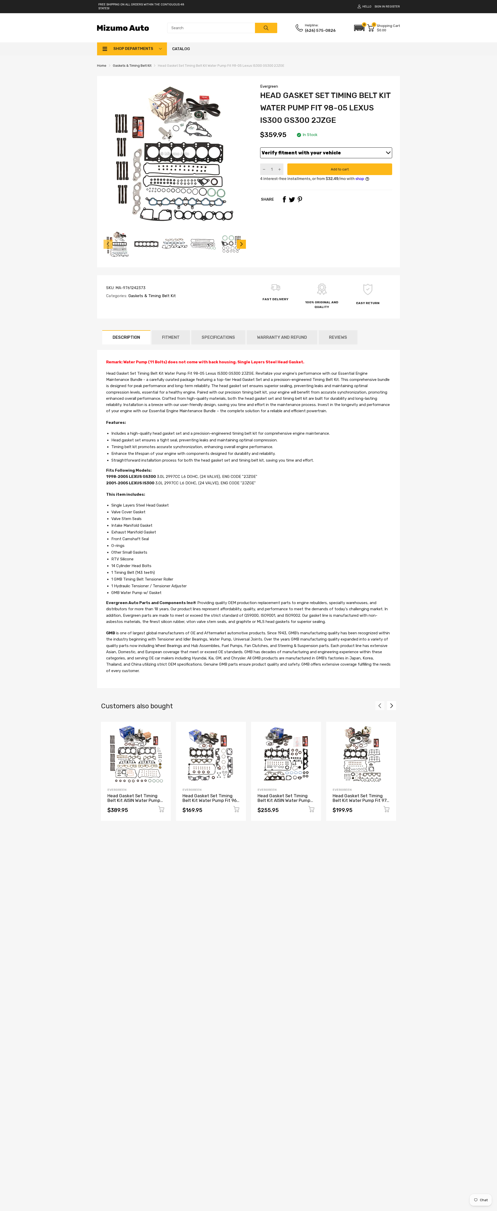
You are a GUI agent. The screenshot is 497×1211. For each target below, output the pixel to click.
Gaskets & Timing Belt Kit (151, 296)
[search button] (266, 28)
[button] (359, 28)
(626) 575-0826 (320, 30)
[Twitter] (292, 199)
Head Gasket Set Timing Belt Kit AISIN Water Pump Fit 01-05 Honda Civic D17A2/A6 (284, 803)
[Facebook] (284, 199)
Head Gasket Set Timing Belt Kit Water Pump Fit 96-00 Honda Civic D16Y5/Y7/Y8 (210, 803)
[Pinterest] (300, 199)
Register (393, 6)
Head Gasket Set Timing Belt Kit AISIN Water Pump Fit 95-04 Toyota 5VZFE (133, 800)
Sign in (380, 6)
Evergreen (269, 86)
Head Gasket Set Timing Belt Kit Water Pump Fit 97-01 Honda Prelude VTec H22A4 (361, 803)
